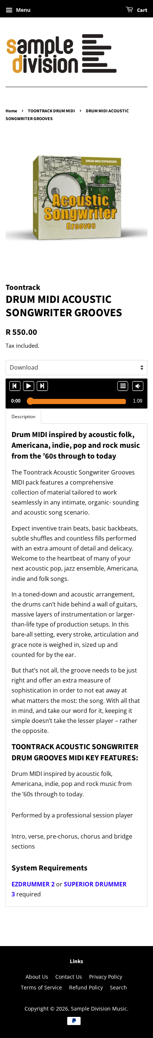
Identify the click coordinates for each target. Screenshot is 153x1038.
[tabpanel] (76, 665)
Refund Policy (86, 987)
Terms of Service (41, 987)
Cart (141, 10)
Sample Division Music (99, 1008)
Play (28, 385)
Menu (22, 9)
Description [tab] (23, 416)
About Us (37, 976)
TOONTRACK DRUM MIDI (51, 111)
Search (118, 987)
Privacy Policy (105, 976)
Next (42, 385)
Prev (15, 385)
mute (138, 385)
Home (11, 111)
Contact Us (68, 976)
